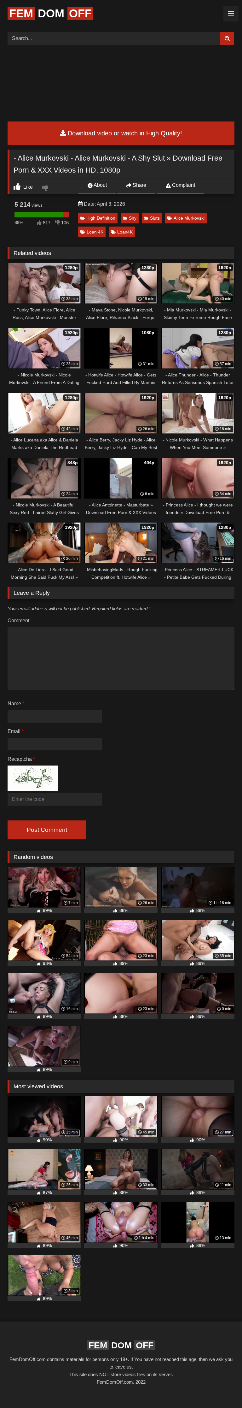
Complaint (183, 185)
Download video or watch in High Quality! (124, 133)
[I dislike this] (46, 189)
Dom (50, 13)
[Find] (227, 38)
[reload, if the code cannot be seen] (33, 789)
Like (27, 187)
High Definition (100, 218)
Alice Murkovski (189, 218)
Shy (132, 218)
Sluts (155, 218)
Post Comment (47, 829)
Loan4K (125, 231)
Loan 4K (95, 231)
